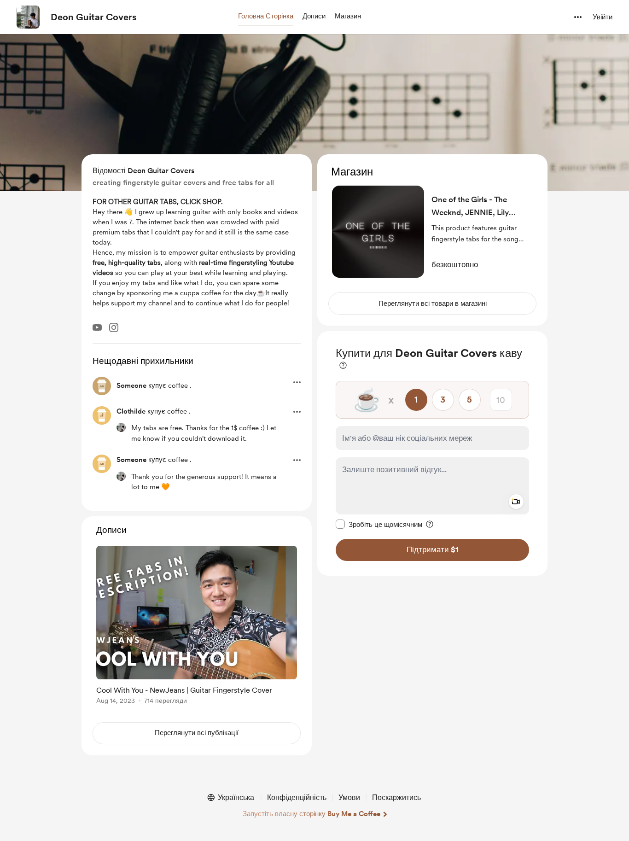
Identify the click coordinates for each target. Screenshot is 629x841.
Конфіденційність (296, 797)
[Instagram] (113, 327)
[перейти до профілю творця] (28, 17)
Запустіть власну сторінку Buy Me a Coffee (311, 814)
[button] (265, 16)
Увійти (602, 17)
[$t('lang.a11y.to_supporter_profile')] (121, 427)
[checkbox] (379, 524)
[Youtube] (97, 327)
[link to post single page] (197, 626)
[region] (432, 240)
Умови (349, 797)
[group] (197, 626)
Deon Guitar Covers (93, 17)
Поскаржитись (396, 797)
